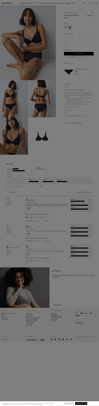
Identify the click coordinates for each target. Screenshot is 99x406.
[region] (49, 403)
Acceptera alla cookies (81, 403)
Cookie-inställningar (69, 403)
